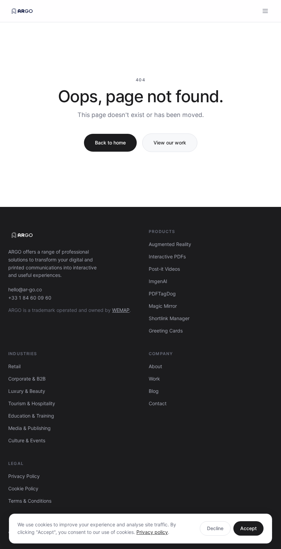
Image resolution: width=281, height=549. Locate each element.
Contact (158, 403)
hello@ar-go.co (25, 289)
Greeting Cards (166, 331)
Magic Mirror (163, 306)
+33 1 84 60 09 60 (29, 298)
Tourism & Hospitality (31, 403)
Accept (248, 528)
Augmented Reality (170, 244)
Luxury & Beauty (26, 391)
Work (154, 379)
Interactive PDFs (167, 256)
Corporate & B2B (27, 379)
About (155, 366)
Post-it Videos (164, 269)
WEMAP (121, 310)
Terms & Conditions (29, 501)
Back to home (110, 142)
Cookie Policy (23, 488)
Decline (215, 528)
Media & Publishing (29, 428)
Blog (154, 391)
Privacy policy (152, 532)
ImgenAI (158, 281)
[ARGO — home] (22, 11)
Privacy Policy (24, 476)
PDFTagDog (162, 293)
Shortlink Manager (169, 318)
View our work (170, 142)
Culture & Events (26, 440)
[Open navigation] (265, 11)
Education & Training (31, 416)
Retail (14, 366)
